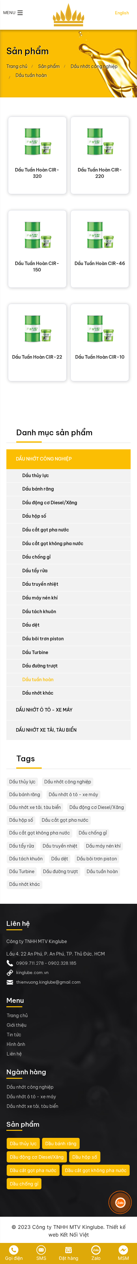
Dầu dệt (31, 625)
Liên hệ (14, 1054)
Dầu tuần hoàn (38, 679)
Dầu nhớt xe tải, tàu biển (46, 730)
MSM (123, 1258)
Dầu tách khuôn (39, 611)
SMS (41, 1258)
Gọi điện (14, 1258)
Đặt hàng (68, 1258)
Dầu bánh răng (38, 489)
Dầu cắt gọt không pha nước (52, 543)
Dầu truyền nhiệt (40, 584)
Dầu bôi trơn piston (43, 639)
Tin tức (14, 1035)
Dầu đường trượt (40, 666)
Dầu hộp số (34, 516)
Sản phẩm (49, 66)
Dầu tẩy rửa (34, 571)
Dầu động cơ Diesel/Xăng (49, 503)
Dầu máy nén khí (40, 598)
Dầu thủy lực (35, 475)
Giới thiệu (16, 1025)
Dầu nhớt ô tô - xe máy (44, 710)
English (122, 12)
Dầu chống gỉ (36, 557)
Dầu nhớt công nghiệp (44, 459)
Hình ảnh (16, 1044)
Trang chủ (16, 66)
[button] (13, 13)
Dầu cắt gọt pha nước (45, 530)
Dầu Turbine (35, 652)
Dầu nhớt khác (38, 693)
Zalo (96, 1258)
